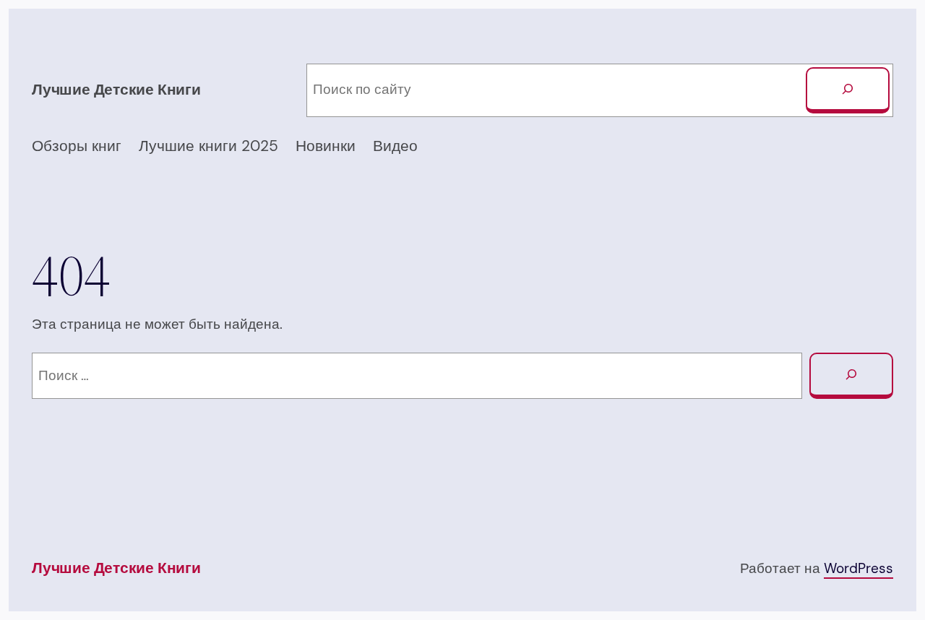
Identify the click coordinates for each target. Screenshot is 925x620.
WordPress (858, 568)
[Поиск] (848, 90)
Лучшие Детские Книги (116, 89)
